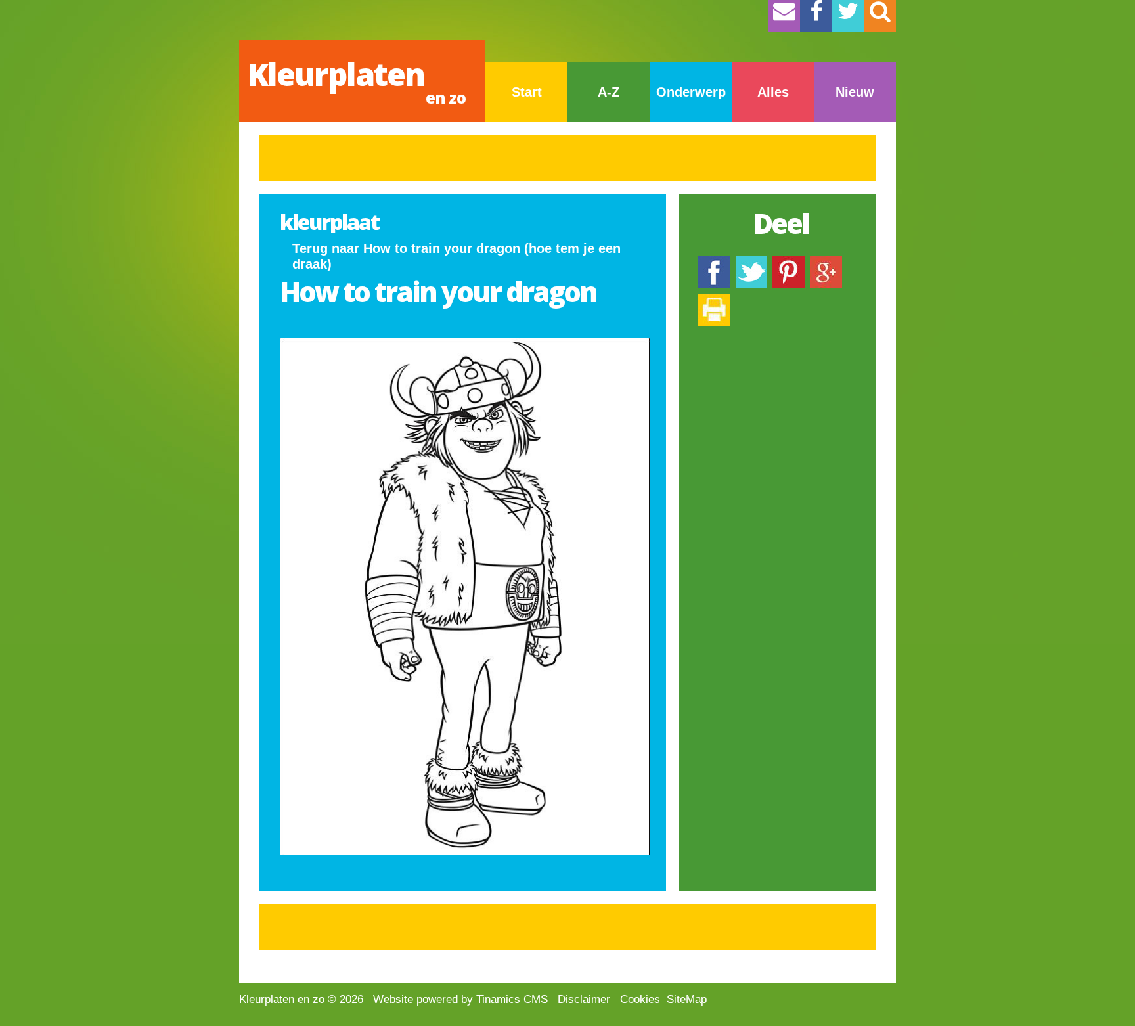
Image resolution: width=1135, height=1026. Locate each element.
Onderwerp (691, 92)
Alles (773, 92)
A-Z (608, 92)
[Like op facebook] (714, 262)
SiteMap (687, 999)
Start (527, 92)
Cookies (640, 999)
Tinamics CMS (512, 999)
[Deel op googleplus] (826, 262)
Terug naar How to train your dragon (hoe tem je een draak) (456, 256)
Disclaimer (584, 999)
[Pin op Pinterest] (788, 262)
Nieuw (854, 92)
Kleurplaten (356, 80)
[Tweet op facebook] (751, 262)
